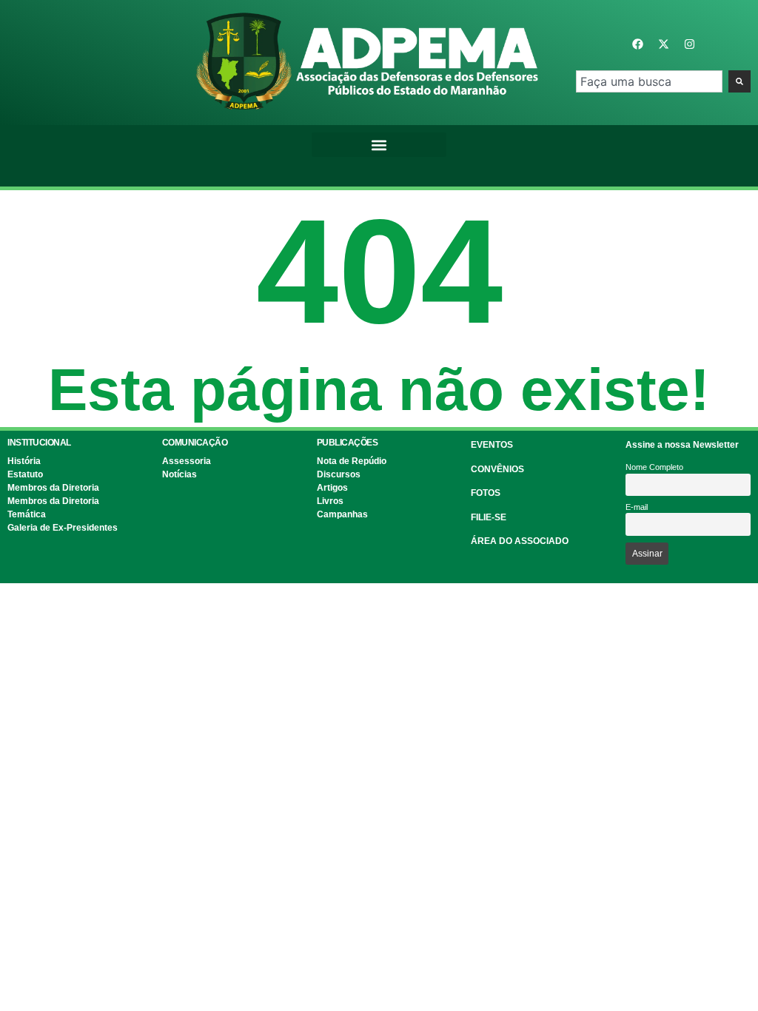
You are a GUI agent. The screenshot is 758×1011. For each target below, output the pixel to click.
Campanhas (342, 514)
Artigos (332, 488)
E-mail (636, 507)
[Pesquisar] (739, 81)
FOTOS (485, 493)
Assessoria (186, 461)
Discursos (338, 474)
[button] (379, 144)
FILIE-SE (488, 517)
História (24, 461)
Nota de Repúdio (351, 461)
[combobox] (649, 81)
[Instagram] (689, 44)
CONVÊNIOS (497, 469)
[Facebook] (637, 44)
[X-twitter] (663, 44)
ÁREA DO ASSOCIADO (519, 541)
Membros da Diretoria (53, 488)
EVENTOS (492, 445)
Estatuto (25, 474)
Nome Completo (654, 467)
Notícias (179, 474)
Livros (330, 501)
